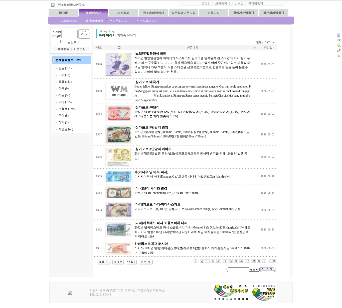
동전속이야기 (94, 21)
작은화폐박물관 (273, 13)
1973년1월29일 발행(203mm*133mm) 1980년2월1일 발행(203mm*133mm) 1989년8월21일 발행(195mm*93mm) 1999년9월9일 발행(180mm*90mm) (192, 132)
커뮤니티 (214, 13)
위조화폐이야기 (153, 13)
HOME (63, 13)
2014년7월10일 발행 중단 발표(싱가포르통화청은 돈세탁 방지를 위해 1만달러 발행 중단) (190, 153)
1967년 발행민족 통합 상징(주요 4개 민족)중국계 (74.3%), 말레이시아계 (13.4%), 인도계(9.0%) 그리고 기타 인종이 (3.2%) (192, 112)
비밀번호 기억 (74, 42)
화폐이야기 (93, 13)
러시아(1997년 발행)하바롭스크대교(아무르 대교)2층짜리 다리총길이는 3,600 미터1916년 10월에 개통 (192, 248)
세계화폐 (123, 13)
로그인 (206, 3)
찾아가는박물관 (243, 13)
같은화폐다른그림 (184, 13)
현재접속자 (255, 3)
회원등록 (221, 3)
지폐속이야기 (70, 21)
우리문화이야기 (119, 21)
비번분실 (238, 3)
